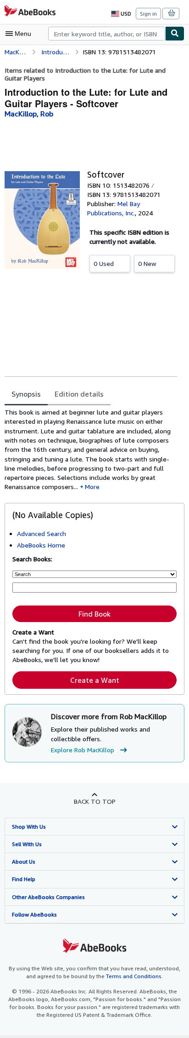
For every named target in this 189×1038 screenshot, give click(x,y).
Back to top (95, 801)
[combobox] (106, 33)
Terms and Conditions (133, 976)
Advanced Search (41, 533)
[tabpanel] (91, 450)
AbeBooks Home (41, 545)
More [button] (92, 486)
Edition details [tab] (79, 393)
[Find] (175, 33)
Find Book (94, 613)
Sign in (148, 13)
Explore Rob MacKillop (82, 750)
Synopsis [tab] (26, 393)
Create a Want (94, 680)
